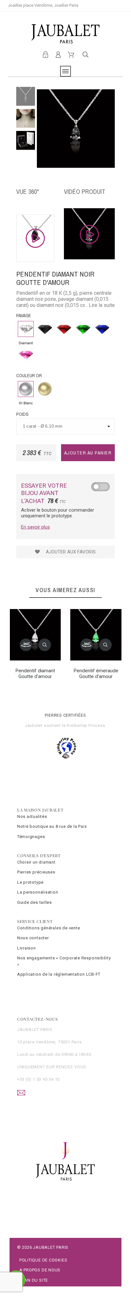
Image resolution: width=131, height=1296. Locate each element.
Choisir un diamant (36, 862)
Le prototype (30, 882)
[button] (44, 645)
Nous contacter (33, 937)
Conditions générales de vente (48, 928)
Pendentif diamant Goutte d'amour (35, 673)
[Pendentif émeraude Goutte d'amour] (86, 645)
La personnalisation (37, 892)
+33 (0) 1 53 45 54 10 (38, 1079)
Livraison (26, 948)
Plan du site (33, 1280)
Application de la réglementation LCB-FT (58, 974)
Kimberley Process (86, 725)
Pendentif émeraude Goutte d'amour (95, 673)
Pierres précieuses (36, 872)
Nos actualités (32, 816)
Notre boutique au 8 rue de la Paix (52, 826)
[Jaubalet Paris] (65, 33)
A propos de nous (39, 1270)
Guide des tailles (34, 902)
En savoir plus (35, 527)
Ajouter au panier (88, 452)
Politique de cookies (43, 1260)
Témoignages (31, 836)
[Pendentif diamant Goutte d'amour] (25, 645)
